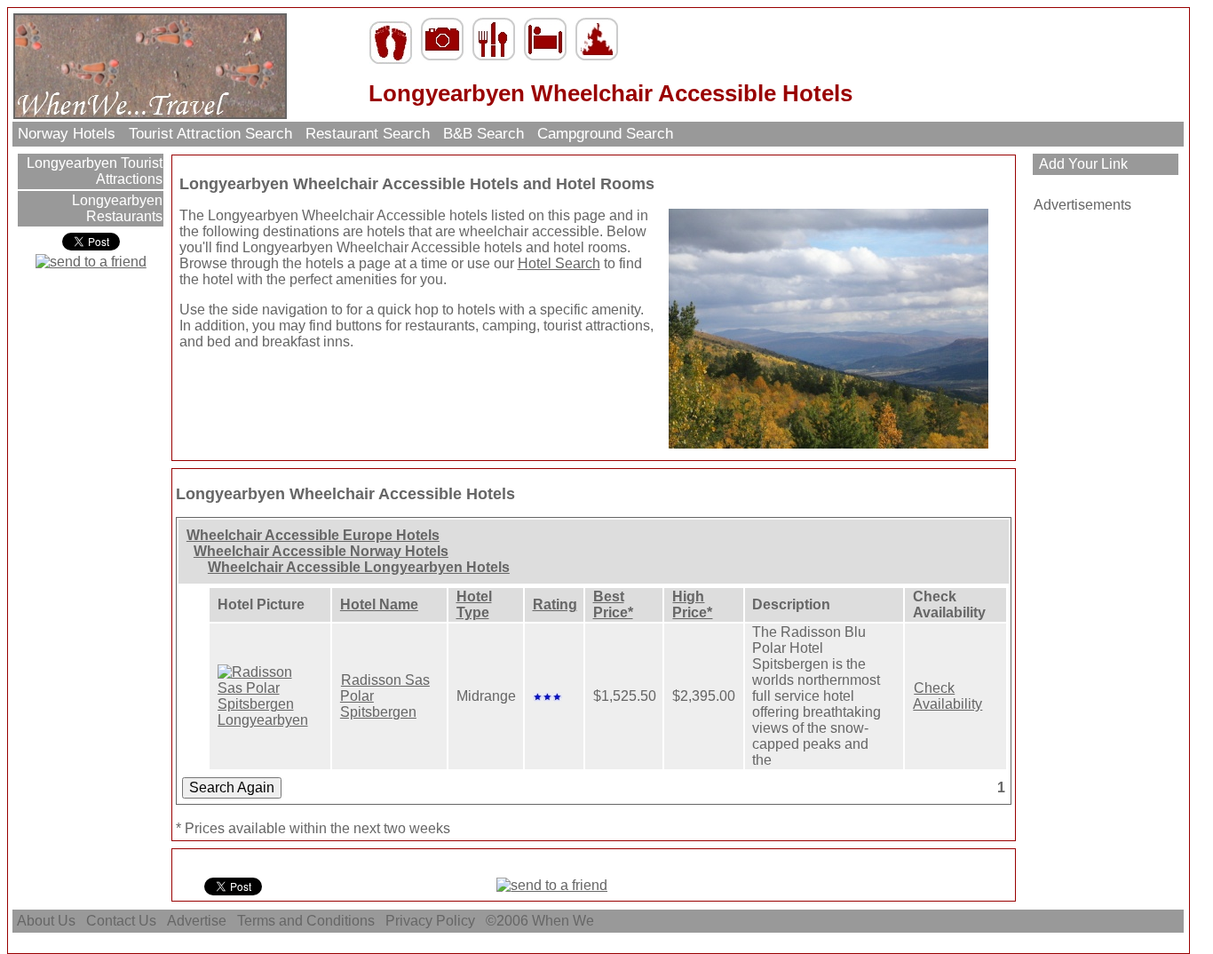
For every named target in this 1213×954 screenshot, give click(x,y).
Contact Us (121, 920)
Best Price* (613, 604)
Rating (555, 604)
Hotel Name (379, 604)
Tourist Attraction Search (210, 133)
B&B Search (483, 133)
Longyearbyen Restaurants (115, 208)
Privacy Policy (430, 920)
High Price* (692, 604)
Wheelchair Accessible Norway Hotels (321, 551)
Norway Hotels (66, 133)
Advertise (196, 920)
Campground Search (605, 133)
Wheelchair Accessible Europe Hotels (313, 535)
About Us (46, 920)
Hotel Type (474, 604)
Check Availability (947, 696)
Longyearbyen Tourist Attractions (93, 171)
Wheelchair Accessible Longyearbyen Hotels (359, 567)
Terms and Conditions (306, 920)
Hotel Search (559, 263)
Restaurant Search (367, 133)
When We (565, 920)
